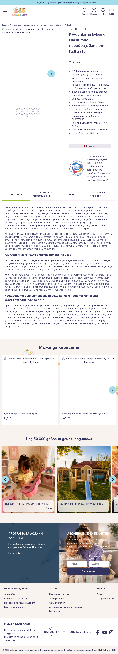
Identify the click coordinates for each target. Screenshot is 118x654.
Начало (5, 25)
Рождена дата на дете (98, 557)
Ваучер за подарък (14, 607)
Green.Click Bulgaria (100, 650)
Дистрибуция (56, 598)
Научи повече (15, 553)
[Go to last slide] (5, 479)
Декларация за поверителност (66, 607)
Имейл (70, 558)
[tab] (17, 109)
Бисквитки (55, 611)
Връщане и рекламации (16, 598)
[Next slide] (51, 73)
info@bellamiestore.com (80, 632)
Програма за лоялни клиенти (19, 602)
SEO (114, 650)
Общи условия (57, 602)
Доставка (9, 594)
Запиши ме (88, 571)
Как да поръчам (105, 598)
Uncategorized (15, 25)
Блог (99, 594)
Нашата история (59, 594)
